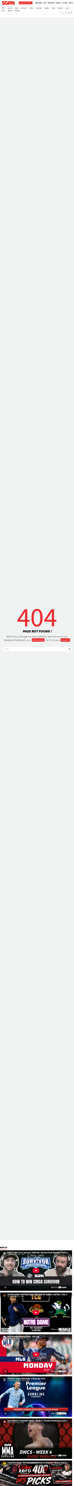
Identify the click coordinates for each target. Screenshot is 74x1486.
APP (44, 3)
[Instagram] (62, 13)
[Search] (69, 649)
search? (65, 640)
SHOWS (39, 3)
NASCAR (39, 8)
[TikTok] (65, 13)
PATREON (51, 3)
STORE (64, 3)
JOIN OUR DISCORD (25, 3)
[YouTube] (68, 13)
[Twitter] (59, 13)
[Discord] (71, 13)
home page (38, 640)
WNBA (47, 8)
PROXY (58, 3)
